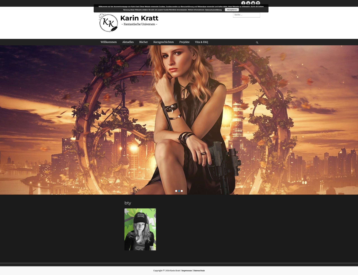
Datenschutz (199, 270)
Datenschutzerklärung (213, 10)
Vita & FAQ (201, 42)
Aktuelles (128, 42)
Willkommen (109, 42)
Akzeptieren (232, 9)
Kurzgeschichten (163, 42)
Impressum (187, 270)
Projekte (184, 42)
